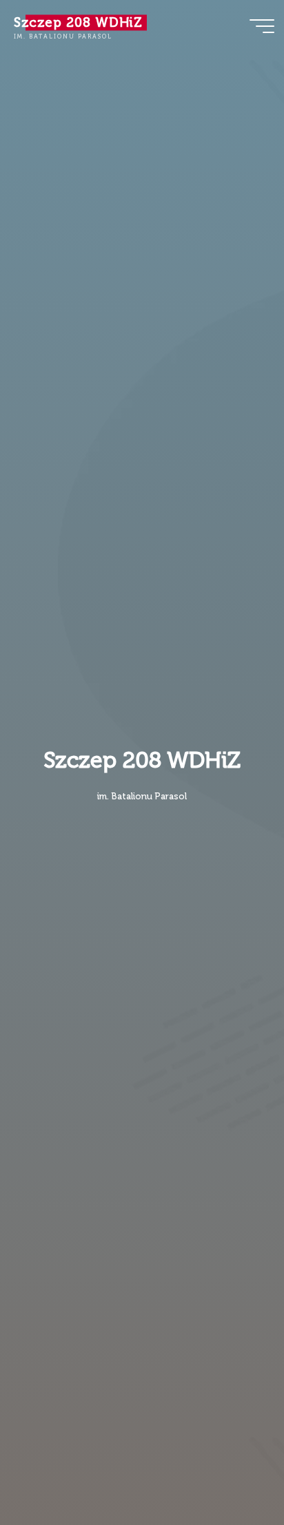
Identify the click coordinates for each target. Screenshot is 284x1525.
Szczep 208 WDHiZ (78, 22)
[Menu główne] (262, 26)
